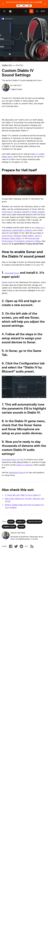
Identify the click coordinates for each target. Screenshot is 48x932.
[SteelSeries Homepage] (10, 11)
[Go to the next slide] (45, 4)
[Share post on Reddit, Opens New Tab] (21, 546)
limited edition (34, 522)
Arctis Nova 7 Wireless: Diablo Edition (18, 236)
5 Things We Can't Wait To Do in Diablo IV (23, 495)
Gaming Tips (7, 65)
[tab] (26, 11)
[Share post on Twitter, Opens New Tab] (16, 546)
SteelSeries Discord (17, 472)
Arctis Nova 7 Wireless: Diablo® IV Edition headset (23, 212)
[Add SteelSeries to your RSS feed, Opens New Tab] (32, 546)
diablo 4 (20, 522)
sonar (21, 527)
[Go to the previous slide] (3, 4)
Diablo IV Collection (24, 465)
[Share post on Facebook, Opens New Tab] (11, 546)
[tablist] (26, 11)
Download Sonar (12, 273)
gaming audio (9, 527)
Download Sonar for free (12, 459)
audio (10, 522)
